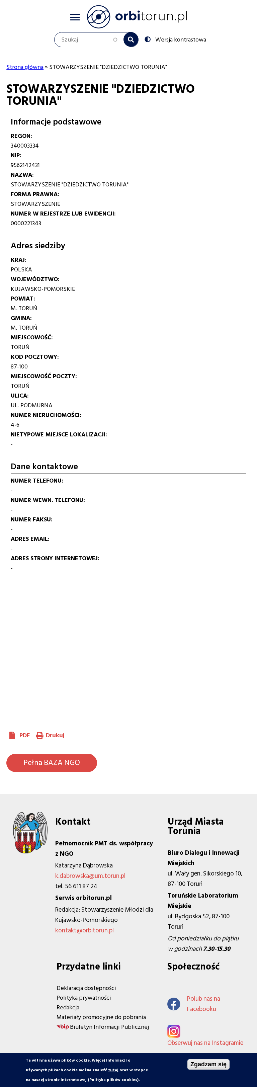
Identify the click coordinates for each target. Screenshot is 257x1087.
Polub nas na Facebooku (203, 1004)
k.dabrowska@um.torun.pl (90, 876)
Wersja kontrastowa (180, 39)
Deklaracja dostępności (86, 988)
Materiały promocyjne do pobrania (101, 1017)
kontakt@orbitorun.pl (84, 930)
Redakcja (68, 1007)
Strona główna (25, 67)
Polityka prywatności (84, 998)
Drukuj (55, 735)
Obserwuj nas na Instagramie (205, 1043)
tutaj (113, 1070)
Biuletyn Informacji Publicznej (109, 1027)
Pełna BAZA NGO (51, 762)
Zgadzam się (208, 1064)
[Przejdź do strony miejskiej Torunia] (30, 851)
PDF (24, 735)
